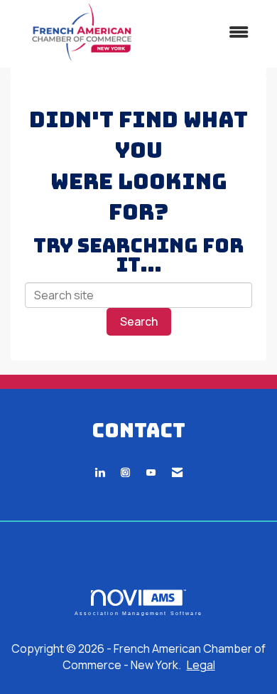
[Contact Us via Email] (177, 472)
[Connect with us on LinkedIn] (100, 472)
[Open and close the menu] (208, 32)
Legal (201, 665)
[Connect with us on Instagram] (125, 472)
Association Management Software (138, 613)
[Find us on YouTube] (151, 472)
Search (139, 321)
